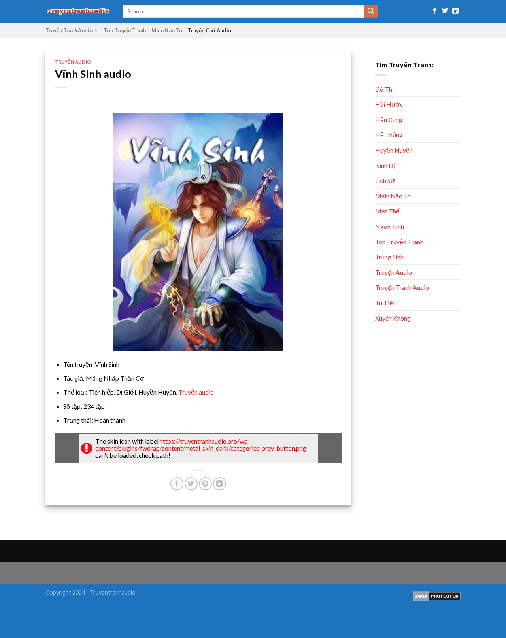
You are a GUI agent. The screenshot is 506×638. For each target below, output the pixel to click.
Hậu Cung (388, 119)
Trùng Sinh (389, 256)
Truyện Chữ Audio (209, 30)
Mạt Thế (387, 211)
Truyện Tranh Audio (69, 30)
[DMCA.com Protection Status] (437, 595)
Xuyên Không (393, 318)
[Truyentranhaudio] (78, 11)
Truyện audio (196, 392)
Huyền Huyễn (394, 150)
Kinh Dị (385, 165)
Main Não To (166, 30)
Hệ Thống (389, 134)
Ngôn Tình (389, 226)
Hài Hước (389, 104)
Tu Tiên (385, 302)
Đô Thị (384, 89)
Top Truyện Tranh (125, 30)
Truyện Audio (73, 61)
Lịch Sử (385, 180)
